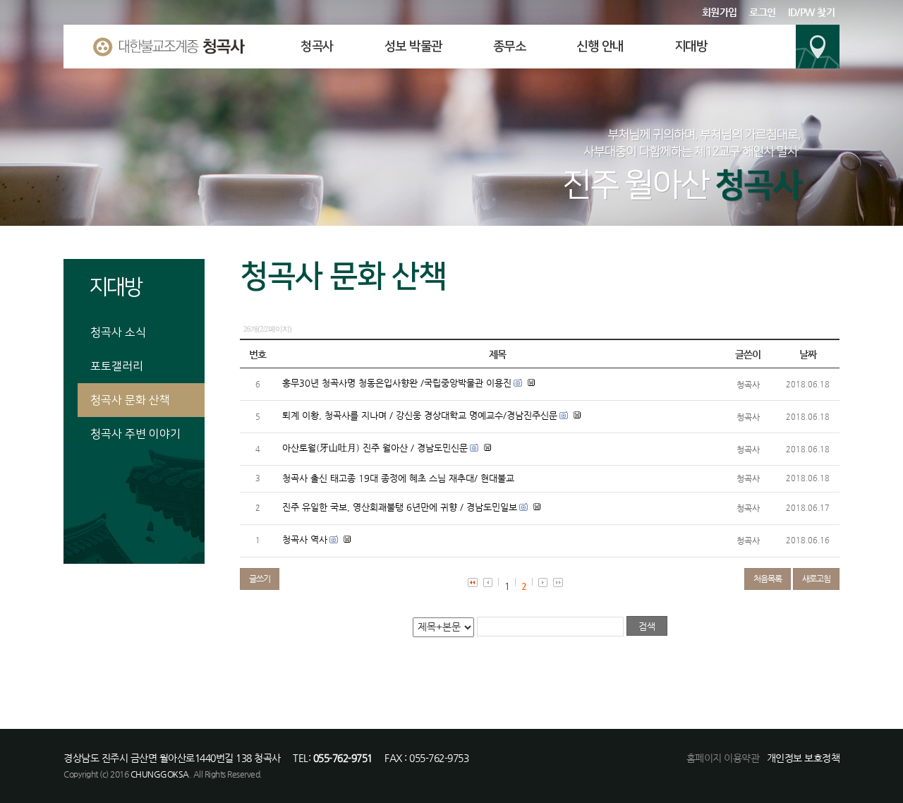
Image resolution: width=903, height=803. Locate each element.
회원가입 (719, 12)
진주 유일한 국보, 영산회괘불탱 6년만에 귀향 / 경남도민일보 (399, 507)
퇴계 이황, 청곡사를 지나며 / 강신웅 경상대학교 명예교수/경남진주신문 (419, 415)
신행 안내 (600, 47)
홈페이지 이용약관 (723, 757)
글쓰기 (259, 579)
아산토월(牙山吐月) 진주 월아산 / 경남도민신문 (375, 447)
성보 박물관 (413, 47)
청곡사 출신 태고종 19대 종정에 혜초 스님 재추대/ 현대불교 (398, 478)
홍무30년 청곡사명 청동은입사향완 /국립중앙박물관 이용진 (396, 383)
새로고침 (816, 579)
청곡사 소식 (118, 332)
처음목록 (767, 579)
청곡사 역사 (304, 539)
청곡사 (317, 47)
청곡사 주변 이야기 (135, 434)
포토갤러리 (116, 366)
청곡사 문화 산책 (130, 400)
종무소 (509, 47)
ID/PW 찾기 (811, 12)
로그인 (762, 12)
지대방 (691, 47)
